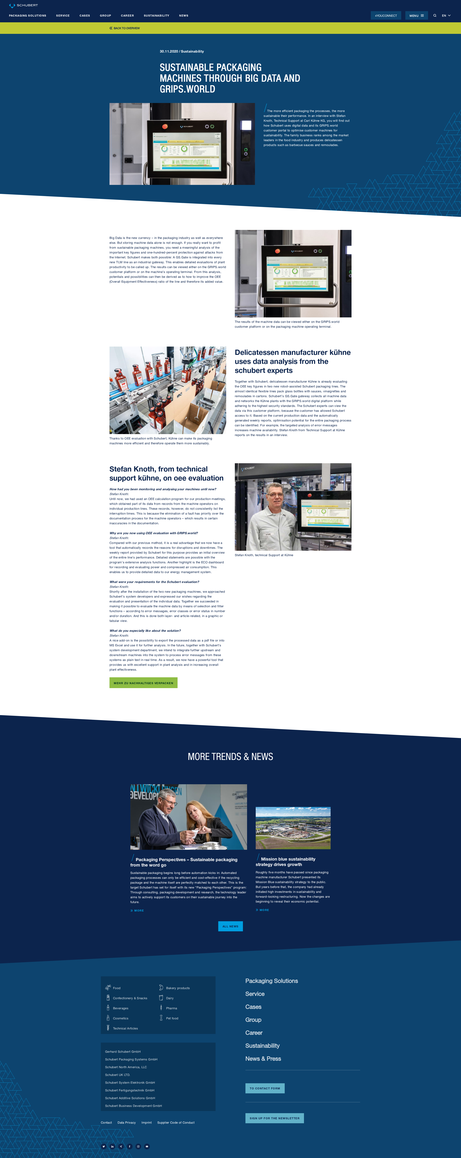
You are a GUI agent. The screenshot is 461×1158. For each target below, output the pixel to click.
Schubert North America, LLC (126, 1066)
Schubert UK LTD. (117, 1074)
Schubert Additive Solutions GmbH (130, 1097)
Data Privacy (127, 1122)
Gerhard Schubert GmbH (123, 1051)
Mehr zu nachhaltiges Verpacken (143, 682)
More (139, 910)
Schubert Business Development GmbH (133, 1105)
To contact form (265, 1087)
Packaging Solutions (271, 979)
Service (255, 992)
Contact (106, 1122)
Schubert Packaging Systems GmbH (131, 1059)
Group (253, 1018)
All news (231, 925)
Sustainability (262, 1044)
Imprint (146, 1122)
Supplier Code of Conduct (175, 1122)
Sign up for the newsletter (275, 1117)
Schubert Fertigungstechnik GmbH (130, 1090)
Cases (253, 1005)
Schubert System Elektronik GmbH (130, 1082)
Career (254, 1031)
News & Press (263, 1057)
